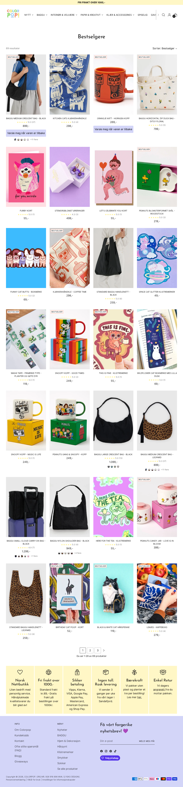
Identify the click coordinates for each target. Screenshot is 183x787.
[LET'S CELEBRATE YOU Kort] (113, 177)
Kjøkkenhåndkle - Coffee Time (69, 292)
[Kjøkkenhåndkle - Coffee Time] (70, 258)
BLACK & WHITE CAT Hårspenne (113, 627)
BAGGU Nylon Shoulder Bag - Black (69, 541)
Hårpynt (62, 746)
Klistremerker (65, 752)
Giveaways (21, 761)
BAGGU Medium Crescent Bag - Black (26, 118)
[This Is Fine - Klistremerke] (113, 339)
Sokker (61, 763)
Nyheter (62, 729)
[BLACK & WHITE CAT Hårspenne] (113, 593)
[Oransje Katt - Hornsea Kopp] (113, 84)
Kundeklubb (22, 735)
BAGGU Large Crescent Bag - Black (113, 454)
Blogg (18, 755)
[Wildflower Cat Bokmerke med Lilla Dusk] (157, 339)
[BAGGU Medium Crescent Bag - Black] (26, 84)
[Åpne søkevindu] (163, 15)
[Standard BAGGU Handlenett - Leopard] (26, 593)
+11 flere (34, 139)
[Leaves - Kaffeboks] (157, 593)
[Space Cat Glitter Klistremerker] (157, 258)
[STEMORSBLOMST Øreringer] (70, 177)
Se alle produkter (67, 768)
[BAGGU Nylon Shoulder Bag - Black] (70, 507)
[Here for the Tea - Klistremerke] (113, 507)
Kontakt (19, 740)
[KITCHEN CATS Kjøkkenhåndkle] (70, 84)
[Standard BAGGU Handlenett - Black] (113, 258)
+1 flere (34, 556)
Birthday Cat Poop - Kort (70, 627)
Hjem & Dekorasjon (68, 740)
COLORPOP (29, 776)
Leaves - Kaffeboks (157, 627)
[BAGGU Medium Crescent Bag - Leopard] (157, 421)
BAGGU (61, 735)
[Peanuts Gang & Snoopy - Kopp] (70, 421)
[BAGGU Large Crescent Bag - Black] (113, 421)
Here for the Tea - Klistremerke (113, 541)
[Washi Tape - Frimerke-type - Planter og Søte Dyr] (26, 339)
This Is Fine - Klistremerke (113, 373)
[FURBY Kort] (26, 177)
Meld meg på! (147, 741)
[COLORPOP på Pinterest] (111, 752)
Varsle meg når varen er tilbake (26, 133)
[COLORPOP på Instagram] (106, 752)
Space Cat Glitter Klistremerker (157, 292)
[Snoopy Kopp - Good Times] (70, 339)
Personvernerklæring (15, 779)
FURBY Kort (26, 210)
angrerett (159, 689)
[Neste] (158, 15)
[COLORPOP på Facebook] (102, 752)
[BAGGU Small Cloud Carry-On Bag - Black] (26, 507)
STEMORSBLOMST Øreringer (69, 210)
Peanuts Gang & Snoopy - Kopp (70, 454)
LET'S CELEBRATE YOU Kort (113, 210)
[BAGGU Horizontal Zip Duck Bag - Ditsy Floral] (157, 84)
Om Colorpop (23, 729)
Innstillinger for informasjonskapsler (58, 779)
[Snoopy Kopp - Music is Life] (26, 421)
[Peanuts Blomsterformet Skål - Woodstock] (157, 177)
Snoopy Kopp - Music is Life (26, 454)
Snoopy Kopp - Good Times (69, 373)
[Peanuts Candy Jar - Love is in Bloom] (157, 507)
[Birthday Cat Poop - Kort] (70, 593)
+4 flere (77, 553)
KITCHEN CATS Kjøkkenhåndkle (69, 118)
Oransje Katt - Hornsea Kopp (113, 118)
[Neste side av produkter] (104, 650)
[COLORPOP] (13, 15)
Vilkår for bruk (33, 779)
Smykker (62, 757)
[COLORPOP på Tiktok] (115, 752)
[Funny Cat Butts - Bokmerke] (26, 258)
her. (139, 697)
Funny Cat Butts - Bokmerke (26, 292)
